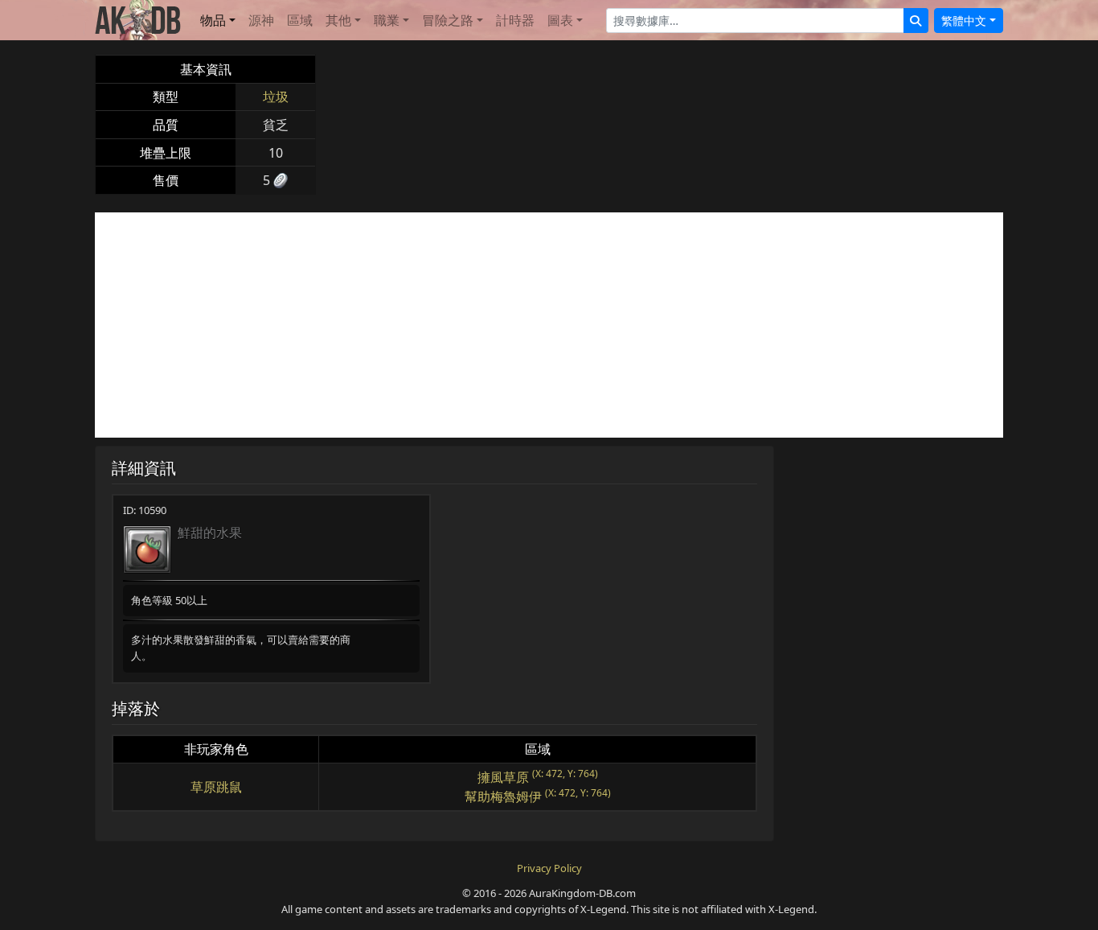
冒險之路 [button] (447, 20)
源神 (261, 20)
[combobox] (755, 20)
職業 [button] (386, 20)
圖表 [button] (560, 20)
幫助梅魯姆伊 (503, 796)
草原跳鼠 (216, 787)
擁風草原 (503, 777)
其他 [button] (338, 20)
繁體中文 (963, 20)
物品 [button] (213, 20)
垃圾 (276, 96)
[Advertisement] (549, 325)
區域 (300, 20)
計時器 (515, 20)
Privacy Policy (549, 868)
